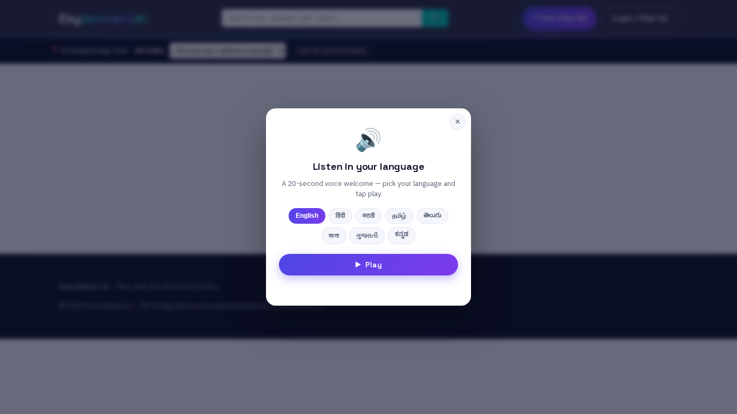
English (307, 215)
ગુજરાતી (367, 235)
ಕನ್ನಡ (401, 234)
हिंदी (340, 215)
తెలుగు (432, 215)
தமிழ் (399, 215)
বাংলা (334, 235)
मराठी (369, 215)
